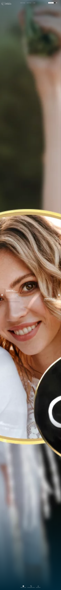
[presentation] (2, 295)
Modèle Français (29, 2)
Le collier (34, 2)
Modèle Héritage (22, 2)
